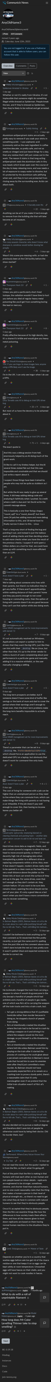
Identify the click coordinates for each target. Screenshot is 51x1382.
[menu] (47, 3)
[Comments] (44, 1297)
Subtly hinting (32, 129)
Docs (4, 1366)
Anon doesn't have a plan (13, 576)
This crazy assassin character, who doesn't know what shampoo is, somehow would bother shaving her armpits (25, 245)
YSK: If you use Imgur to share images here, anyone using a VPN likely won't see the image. (24, 365)
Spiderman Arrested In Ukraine (15, 88)
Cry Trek (9, 1161)
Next (5, 1341)
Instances (6, 1361)
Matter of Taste (37, 1249)
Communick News (17, 2)
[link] (36, 88)
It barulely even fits (35, 205)
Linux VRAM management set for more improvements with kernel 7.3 (25, 629)
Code (4, 1371)
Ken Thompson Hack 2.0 (13, 285)
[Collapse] (5, 81)
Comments (21, 66)
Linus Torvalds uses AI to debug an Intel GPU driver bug (24, 402)
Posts (32, 66)
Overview (8, 66)
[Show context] (32, 88)
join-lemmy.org (9, 1377)
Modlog (6, 1355)
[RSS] (32, 73)
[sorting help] (28, 73)
